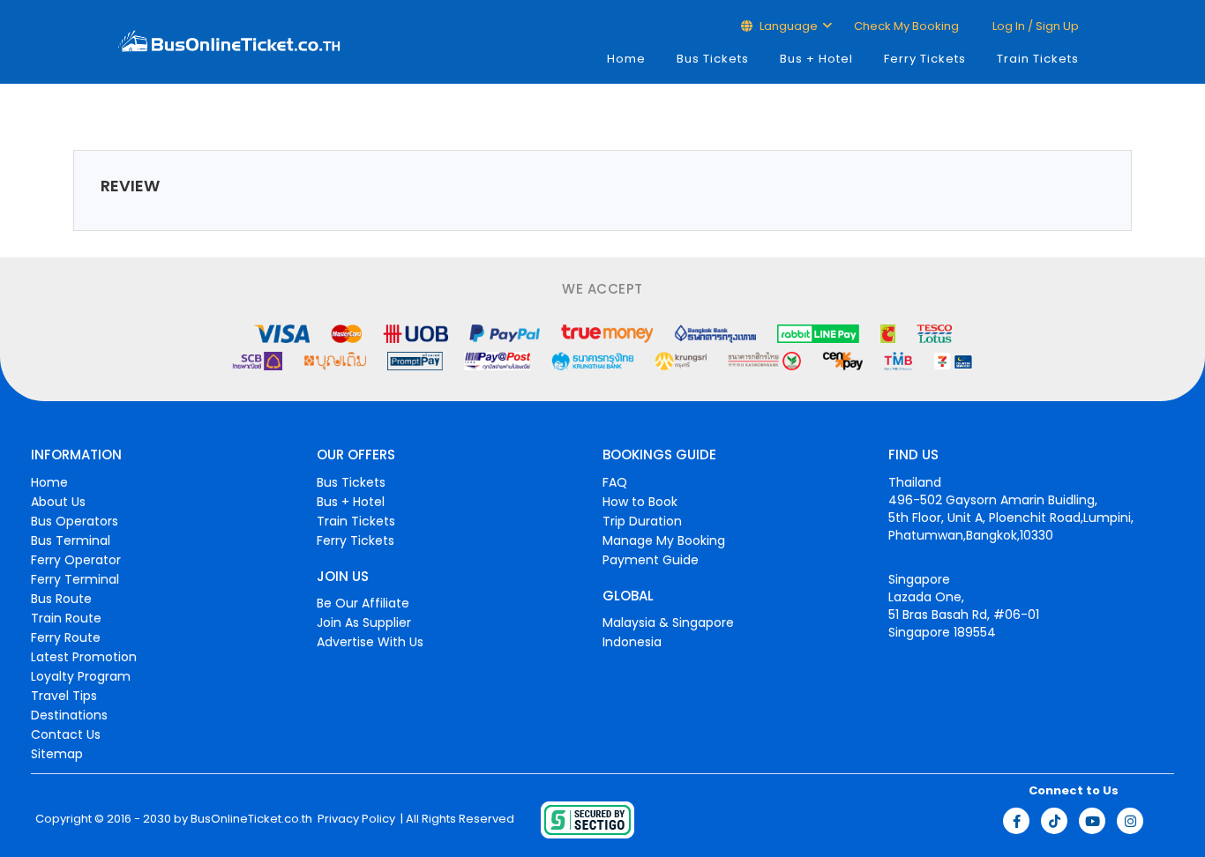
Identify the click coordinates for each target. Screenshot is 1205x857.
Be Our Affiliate (363, 603)
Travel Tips (64, 695)
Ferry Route (66, 637)
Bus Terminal (70, 540)
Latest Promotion (84, 657)
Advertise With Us (370, 642)
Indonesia (632, 642)
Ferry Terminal (75, 579)
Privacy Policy (355, 819)
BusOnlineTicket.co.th (251, 819)
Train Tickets (1038, 58)
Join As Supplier (364, 622)
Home (626, 58)
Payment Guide (650, 560)
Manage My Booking (663, 540)
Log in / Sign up (1034, 26)
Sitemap (57, 754)
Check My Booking (906, 26)
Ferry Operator (76, 560)
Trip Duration (642, 521)
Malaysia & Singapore (668, 622)
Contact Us (66, 734)
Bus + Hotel (816, 58)
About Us (58, 501)
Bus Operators (74, 521)
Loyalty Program (81, 676)
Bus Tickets (713, 58)
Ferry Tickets (925, 58)
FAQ (614, 482)
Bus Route (61, 598)
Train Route (66, 618)
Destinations (69, 715)
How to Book (639, 501)
